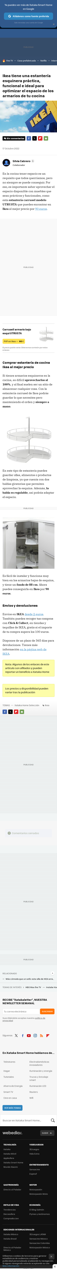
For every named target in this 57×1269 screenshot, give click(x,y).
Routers (33, 1091)
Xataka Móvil (9, 1153)
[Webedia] (12, 1135)
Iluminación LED (37, 1085)
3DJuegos (34, 1149)
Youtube (28, 1035)
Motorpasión (35, 1189)
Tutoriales (8, 1076)
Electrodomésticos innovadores (39, 1063)
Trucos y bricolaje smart (38, 1078)
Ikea (47, 705)
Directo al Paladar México (12, 1248)
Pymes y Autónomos (39, 1213)
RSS (41, 1035)
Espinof (33, 1173)
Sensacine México (38, 1238)
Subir (45, 1132)
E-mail (46, 138)
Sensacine (34, 1169)
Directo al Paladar (12, 1189)
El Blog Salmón (36, 1209)
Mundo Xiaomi (10, 1166)
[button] (23, 161)
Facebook (29, 138)
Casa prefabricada (26, 60)
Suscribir (47, 1011)
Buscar (53, 1120)
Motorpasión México (39, 1247)
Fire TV (9, 60)
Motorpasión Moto (38, 1193)
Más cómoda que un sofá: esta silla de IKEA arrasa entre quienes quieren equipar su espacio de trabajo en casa (30, 979)
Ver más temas (12, 1107)
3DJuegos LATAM (37, 1234)
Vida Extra (34, 1153)
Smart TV (8, 1091)
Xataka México (10, 1234)
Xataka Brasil (9, 1238)
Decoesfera (9, 1213)
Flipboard (40, 138)
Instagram (35, 1035)
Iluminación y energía (40, 1070)
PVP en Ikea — (14, 341)
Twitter (34, 138)
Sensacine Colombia (39, 1243)
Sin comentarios (15, 138)
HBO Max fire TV (33, 987)
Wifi (31, 1097)
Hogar (6, 1070)
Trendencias (9, 1209)
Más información (11, 1265)
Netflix (43, 60)
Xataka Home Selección (27, 705)
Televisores (9, 1061)
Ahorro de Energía (12, 1085)
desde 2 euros (34, 614)
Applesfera (8, 1158)
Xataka (6, 1149)
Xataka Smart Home (13, 1162)
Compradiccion (11, 1218)
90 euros (41, 209)
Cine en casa (10, 1097)
